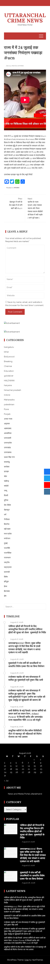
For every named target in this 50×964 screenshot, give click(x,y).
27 (23, 772)
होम (5, 596)
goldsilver (8, 376)
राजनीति (7, 548)
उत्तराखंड (7, 447)
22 (35, 769)
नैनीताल (7, 519)
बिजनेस (6, 524)
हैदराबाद (7, 591)
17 (5, 769)
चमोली (6, 486)
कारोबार (6, 467)
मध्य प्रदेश (8, 534)
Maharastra (9, 400)
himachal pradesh (12, 390)
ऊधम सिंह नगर (9, 457)
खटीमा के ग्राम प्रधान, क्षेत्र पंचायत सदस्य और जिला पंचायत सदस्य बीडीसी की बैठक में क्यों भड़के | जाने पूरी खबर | (35, 208)
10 (5, 766)
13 (23, 766)
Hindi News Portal (25, 25)
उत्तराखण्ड (16, 188)
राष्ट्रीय (6, 562)
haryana (8, 385)
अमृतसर (7, 423)
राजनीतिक (7, 553)
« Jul (6, 780)
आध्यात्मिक (7, 433)
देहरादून (7, 510)
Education (9, 371)
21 (29, 769)
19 (17, 769)
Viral (27, 960)
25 (11, 772)
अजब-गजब (8, 419)
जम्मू (5, 490)
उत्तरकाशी (7, 438)
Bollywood (9, 356)
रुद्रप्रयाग (8, 567)
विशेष (6, 577)
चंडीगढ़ (6, 481)
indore (7, 395)
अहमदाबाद (7, 428)
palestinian (9, 404)
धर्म (5, 514)
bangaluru (9, 347)
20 (23, 769)
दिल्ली (6, 495)
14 (29, 766)
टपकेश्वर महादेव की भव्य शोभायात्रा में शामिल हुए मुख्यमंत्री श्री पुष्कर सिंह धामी (25, 678)
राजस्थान (7, 557)
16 (41, 766)
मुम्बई (5, 543)
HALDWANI (9, 380)
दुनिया (6, 500)
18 (11, 769)
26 (17, 772)
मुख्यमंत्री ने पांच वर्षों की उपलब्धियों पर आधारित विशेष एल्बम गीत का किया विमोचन (26, 664)
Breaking (8, 361)
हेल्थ (5, 586)
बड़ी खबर (7, 529)
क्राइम (6, 471)
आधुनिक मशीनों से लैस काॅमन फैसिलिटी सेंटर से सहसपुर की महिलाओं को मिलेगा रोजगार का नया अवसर (25, 733)
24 (5, 772)
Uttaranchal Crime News (25, 18)
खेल (5, 476)
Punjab (7, 414)
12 (16, 766)
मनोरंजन (7, 538)
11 (11, 766)
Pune (6, 409)
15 (35, 766)
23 (41, 769)
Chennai (8, 366)
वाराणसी (7, 572)
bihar (6, 352)
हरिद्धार (6, 581)
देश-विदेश (7, 505)
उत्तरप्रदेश (8, 443)
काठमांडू (7, 462)
